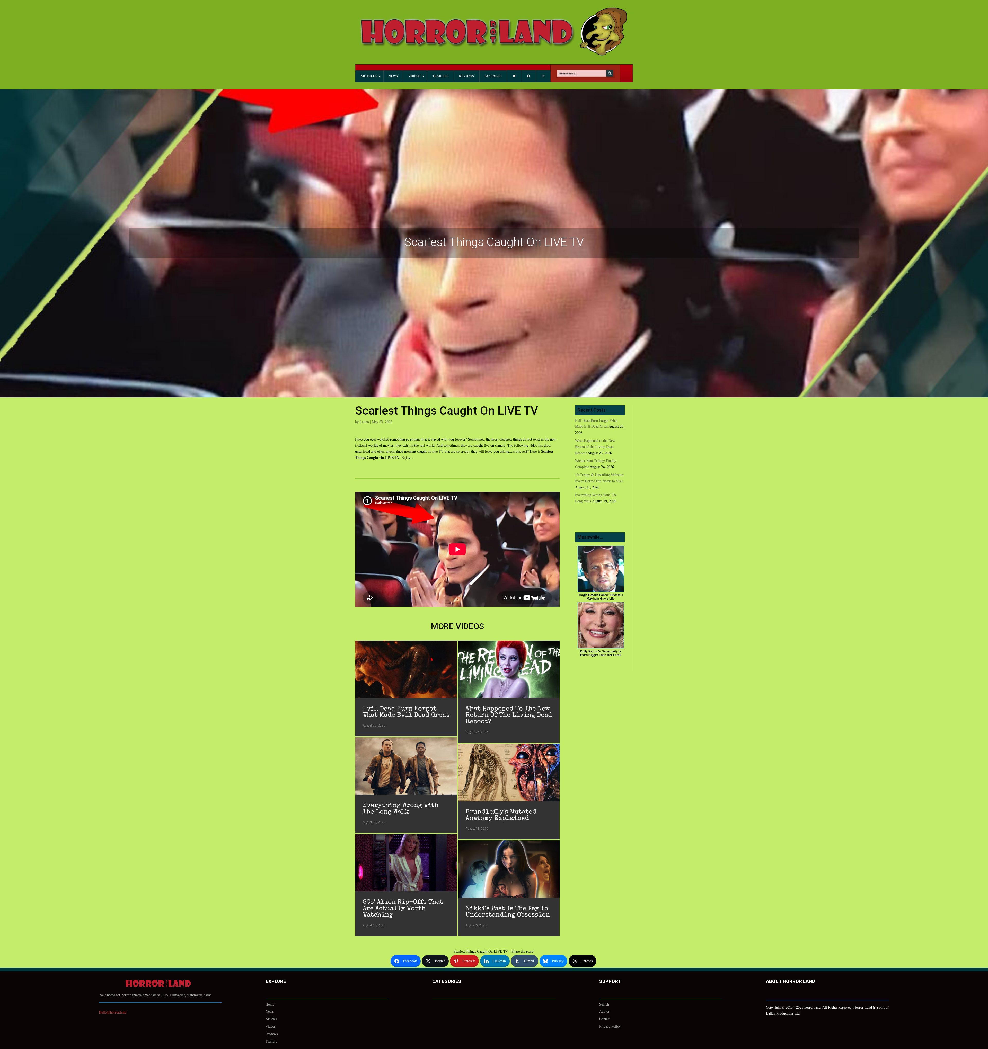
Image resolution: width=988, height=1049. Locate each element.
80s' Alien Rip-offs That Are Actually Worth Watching (403, 908)
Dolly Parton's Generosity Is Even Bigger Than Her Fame (600, 653)
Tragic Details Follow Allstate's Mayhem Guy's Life (600, 596)
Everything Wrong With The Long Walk (400, 808)
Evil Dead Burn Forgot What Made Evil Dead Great (406, 712)
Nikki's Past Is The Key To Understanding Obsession (508, 911)
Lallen (364, 422)
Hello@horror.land (112, 1012)
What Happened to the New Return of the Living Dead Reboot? (509, 715)
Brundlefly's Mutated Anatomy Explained (501, 815)
